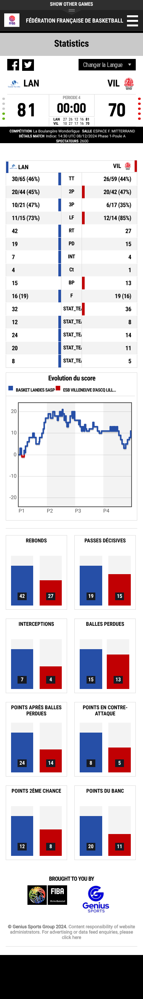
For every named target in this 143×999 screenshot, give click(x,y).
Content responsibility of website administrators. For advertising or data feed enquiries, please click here (72, 932)
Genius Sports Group (96, 899)
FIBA (47, 899)
